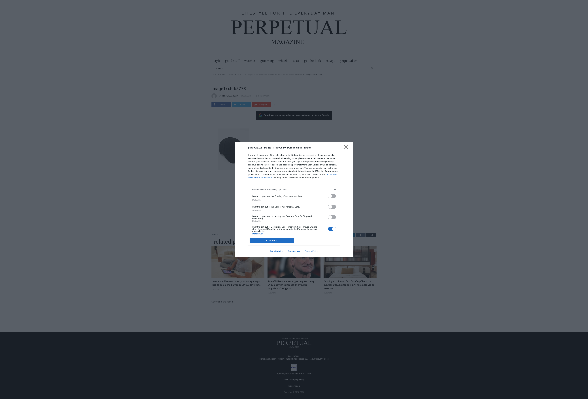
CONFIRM (272, 240)
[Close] (347, 148)
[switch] (332, 196)
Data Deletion (276, 251)
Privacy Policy (311, 251)
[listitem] (294, 189)
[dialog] (294, 199)
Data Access (294, 251)
